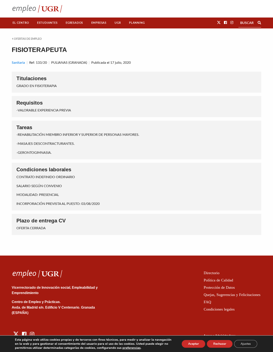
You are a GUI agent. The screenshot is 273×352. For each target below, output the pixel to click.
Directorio (211, 273)
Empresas (98, 23)
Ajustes (246, 344)
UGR (118, 23)
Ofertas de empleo (27, 39)
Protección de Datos (219, 287)
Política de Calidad (218, 280)
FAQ (207, 302)
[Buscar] (259, 23)
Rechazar (219, 344)
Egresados (74, 23)
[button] (218, 23)
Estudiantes (47, 23)
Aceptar (193, 344)
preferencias (131, 348)
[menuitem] (21, 23)
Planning (137, 23)
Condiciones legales (219, 309)
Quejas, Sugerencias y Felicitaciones (232, 295)
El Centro (21, 23)
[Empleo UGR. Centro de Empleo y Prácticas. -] (37, 8)
